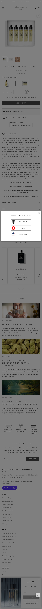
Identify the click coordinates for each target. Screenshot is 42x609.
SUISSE (23, 228)
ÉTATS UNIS (23, 234)
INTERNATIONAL (23, 222)
